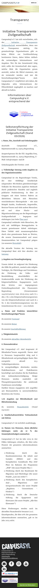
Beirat (14, 324)
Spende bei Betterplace (27, 585)
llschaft (12, 45)
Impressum (6, 556)
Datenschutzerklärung (10, 558)
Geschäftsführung (18, 329)
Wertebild (16, 243)
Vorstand (15, 319)
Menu (34, 3)
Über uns (23, 219)
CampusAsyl (9, 3)
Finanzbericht (23, 407)
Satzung (5, 254)
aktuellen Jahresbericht (21, 339)
